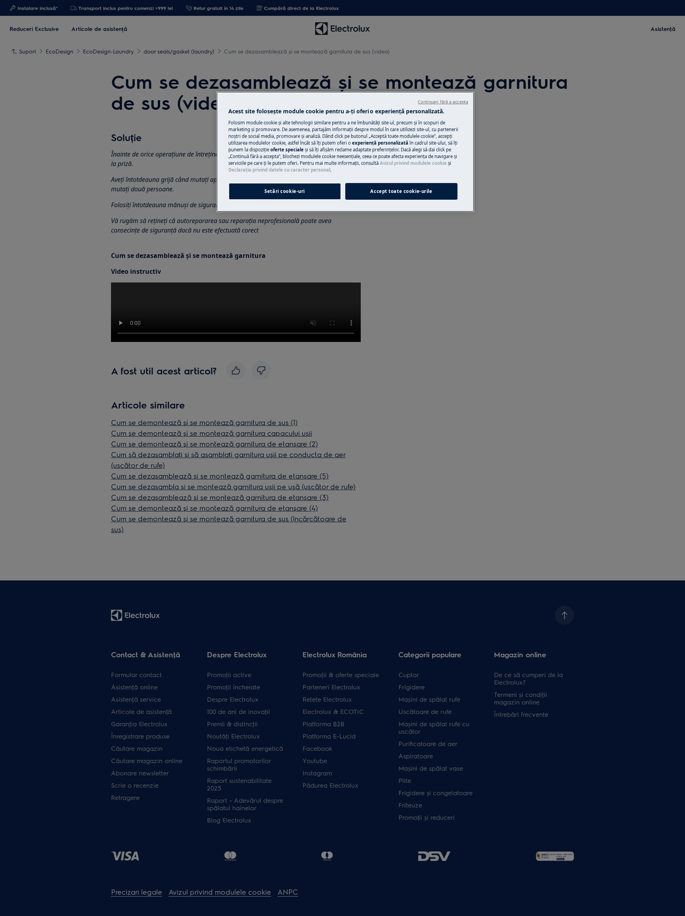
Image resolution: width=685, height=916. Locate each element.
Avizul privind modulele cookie (413, 163)
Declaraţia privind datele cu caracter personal (279, 170)
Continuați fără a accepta (443, 102)
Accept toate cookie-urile (401, 191)
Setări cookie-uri (284, 191)
